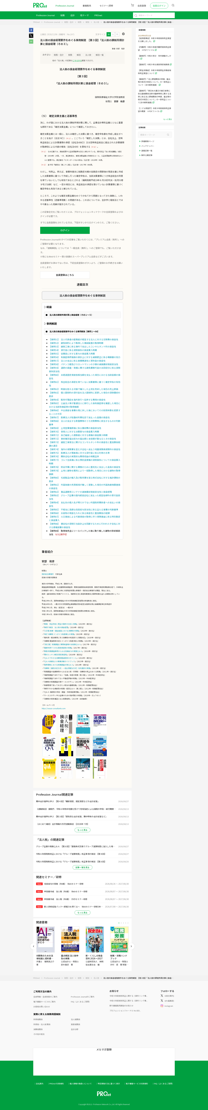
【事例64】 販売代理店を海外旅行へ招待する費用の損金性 (77, 399)
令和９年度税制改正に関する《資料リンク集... (129, 995)
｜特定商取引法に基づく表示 (108, 1083)
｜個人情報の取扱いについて (80, 1083)
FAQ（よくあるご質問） (81, 1001)
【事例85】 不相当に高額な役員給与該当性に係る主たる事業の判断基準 (83, 509)
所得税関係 (38, 1019)
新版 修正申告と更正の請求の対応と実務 (60, 624)
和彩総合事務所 (48, 574)
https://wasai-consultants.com (54, 708)
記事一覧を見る (82, 867)
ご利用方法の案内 (42, 991)
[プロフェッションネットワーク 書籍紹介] (49, 733)
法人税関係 (75, 1019)
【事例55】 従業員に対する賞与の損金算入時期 (72, 353)
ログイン (64, 230)
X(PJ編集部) (169, 1000)
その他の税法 (38, 1034)
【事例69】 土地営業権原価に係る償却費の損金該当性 (75, 428)
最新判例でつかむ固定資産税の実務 (57, 647)
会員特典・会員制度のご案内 (45, 996)
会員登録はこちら (65, 275)
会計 (72, 15)
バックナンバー (147, 146)
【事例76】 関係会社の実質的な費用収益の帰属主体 (74, 456)
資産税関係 (75, 1024)
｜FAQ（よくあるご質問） (163, 1083)
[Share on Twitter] (31, 37)
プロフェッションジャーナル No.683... (125, 1010)
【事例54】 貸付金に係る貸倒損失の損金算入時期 (73, 350)
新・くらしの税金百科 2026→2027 (94, 957)
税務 (62, 15)
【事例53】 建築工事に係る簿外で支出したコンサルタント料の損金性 (82, 346)
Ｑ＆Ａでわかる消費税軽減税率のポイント (60, 658)
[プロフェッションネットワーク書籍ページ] (66, 778)
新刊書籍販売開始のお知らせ (121, 1005)
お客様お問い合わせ (41, 1006)
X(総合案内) (169, 995)
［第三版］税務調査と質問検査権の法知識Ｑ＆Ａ (62, 644)
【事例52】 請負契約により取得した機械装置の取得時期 (76, 342)
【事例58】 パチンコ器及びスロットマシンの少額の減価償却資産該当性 (83, 364)
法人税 (96, 22)
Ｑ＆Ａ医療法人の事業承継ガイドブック (59, 661)
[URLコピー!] (31, 42)
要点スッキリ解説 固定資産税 (55, 654)
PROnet (36, 22)
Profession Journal (64, 5)
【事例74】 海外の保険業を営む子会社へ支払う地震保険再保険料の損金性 (84, 449)
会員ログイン (159, 5)
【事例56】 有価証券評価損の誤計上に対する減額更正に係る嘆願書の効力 (84, 357)
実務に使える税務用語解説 (47, 1014)
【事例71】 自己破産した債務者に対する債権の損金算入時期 (78, 435)
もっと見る (82, 829)
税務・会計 (68, 22)
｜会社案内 (38, 1083)
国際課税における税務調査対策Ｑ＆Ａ (58, 665)
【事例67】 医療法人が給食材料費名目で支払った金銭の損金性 (79, 417)
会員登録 (142, 5)
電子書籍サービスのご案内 (44, 1001)
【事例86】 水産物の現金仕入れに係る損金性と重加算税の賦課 (79, 513)
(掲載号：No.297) (66, 34)
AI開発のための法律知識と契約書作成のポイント (44, 958)
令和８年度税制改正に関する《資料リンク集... (129, 1000)
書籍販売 (87, 5)
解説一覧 (100, 54)
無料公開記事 (146, 155)
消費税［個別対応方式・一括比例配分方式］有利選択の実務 (67, 668)
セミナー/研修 (106, 5)
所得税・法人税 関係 (41, 1024)
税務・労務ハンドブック (118, 957)
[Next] (131, 946)
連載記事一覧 (146, 150)
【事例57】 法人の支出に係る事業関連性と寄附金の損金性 (77, 360)
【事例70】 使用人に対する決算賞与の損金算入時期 (74, 431)
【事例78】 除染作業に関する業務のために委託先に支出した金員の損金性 (84, 466)
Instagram (169, 1006)
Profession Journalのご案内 (82, 996)
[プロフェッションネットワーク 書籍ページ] (66, 756)
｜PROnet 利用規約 (56, 1083)
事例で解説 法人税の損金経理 (56, 627)
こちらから (77, 60)
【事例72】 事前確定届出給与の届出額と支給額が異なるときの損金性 (82, 438)
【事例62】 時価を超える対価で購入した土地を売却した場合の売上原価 (83, 389)
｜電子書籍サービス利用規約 (136, 1083)
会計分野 (74, 1029)
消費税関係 (38, 1029)
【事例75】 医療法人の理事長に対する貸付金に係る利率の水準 (79, 452)
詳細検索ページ (147, 141)
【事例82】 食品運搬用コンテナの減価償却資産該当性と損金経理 (80, 491)
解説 (87, 22)
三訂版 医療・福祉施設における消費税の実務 (61, 630)
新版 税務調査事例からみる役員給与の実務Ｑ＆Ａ (63, 651)
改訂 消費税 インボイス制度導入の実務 (59, 634)
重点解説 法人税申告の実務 (69, 957)
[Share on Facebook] (31, 31)
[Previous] (33, 946)
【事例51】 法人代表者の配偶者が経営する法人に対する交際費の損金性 (83, 339)
